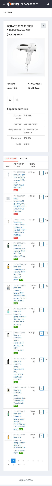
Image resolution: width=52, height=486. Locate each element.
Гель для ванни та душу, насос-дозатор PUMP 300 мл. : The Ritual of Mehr (20, 445)
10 (19, 465)
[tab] (10, 100)
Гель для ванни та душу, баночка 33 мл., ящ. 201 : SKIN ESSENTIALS (19, 343)
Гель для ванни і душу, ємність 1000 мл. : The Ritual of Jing (19, 251)
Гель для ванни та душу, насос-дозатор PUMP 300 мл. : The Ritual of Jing (20, 421)
